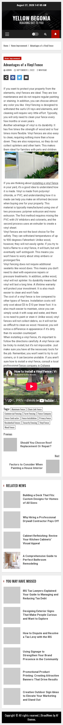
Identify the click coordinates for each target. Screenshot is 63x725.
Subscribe (55, 34)
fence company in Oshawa (34, 365)
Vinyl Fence (44, 422)
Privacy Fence (45, 418)
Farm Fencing (29, 413)
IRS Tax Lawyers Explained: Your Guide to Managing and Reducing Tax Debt (12, 595)
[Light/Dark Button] (35, 34)
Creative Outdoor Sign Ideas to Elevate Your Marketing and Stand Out (12, 696)
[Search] (45, 34)
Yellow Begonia (31, 18)
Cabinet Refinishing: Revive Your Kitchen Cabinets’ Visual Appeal (12, 540)
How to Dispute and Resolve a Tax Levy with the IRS (12, 635)
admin (9, 70)
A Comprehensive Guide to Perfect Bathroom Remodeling (12, 560)
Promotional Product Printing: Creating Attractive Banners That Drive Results (12, 676)
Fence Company (44, 413)
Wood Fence (9, 427)
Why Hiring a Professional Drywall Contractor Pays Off (12, 519)
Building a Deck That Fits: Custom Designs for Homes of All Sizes (12, 499)
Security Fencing (30, 422)
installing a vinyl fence (45, 183)
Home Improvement (12, 58)
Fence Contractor (12, 418)
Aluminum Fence (18, 409)
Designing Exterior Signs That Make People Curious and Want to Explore (12, 615)
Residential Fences (12, 422)
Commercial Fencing (13, 413)
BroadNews (46, 715)
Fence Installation (29, 418)
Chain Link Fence (35, 409)
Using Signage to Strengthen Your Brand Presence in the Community (12, 655)
